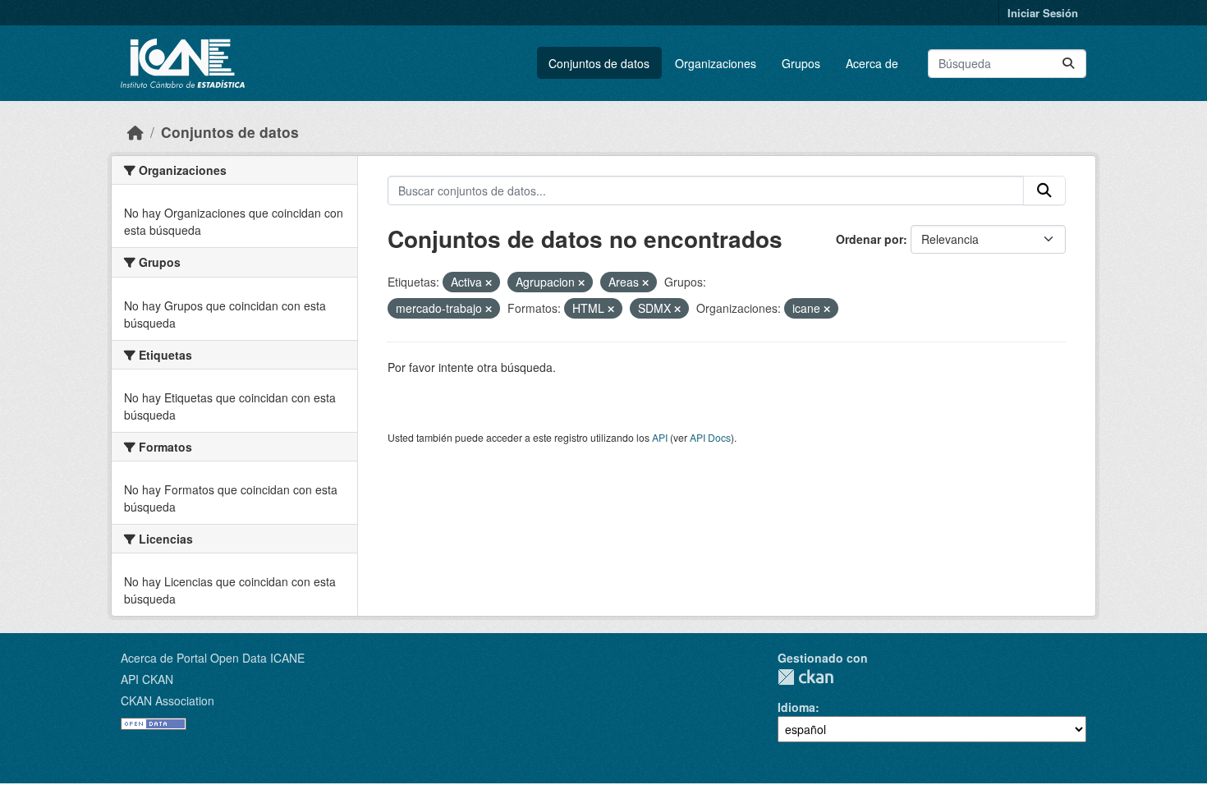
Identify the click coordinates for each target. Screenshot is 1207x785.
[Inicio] (135, 132)
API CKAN (147, 679)
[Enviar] (1068, 63)
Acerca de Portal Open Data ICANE (213, 658)
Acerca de (872, 63)
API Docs (710, 437)
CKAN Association (167, 700)
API (660, 437)
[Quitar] (488, 282)
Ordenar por (869, 239)
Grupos (801, 63)
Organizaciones (715, 63)
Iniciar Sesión (1042, 13)
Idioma (796, 707)
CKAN (805, 677)
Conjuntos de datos (598, 63)
